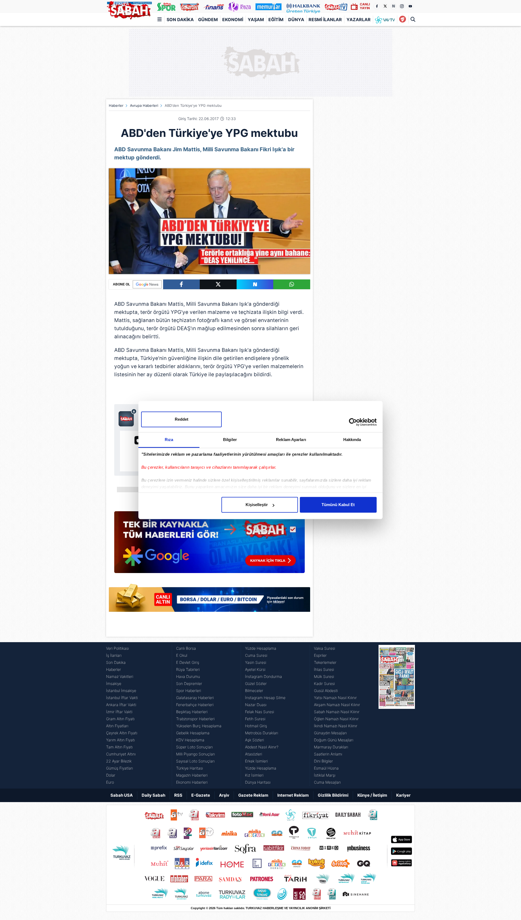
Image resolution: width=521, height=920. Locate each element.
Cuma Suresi (256, 655)
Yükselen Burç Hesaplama (198, 725)
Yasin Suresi (255, 662)
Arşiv (224, 795)
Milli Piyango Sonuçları (195, 754)
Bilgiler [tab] (230, 439)
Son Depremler (189, 683)
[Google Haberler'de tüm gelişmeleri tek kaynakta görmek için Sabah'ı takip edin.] (209, 544)
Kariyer (403, 795)
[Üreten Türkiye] (303, 6)
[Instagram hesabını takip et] (402, 6)
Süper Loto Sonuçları (194, 747)
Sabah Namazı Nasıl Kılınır (337, 711)
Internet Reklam (293, 795)
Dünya (296, 19)
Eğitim (276, 19)
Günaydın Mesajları (330, 733)
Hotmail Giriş (256, 725)
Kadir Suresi (324, 683)
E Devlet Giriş (187, 662)
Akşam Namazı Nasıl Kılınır (337, 704)
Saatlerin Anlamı (328, 754)
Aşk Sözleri (254, 740)
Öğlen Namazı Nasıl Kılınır (336, 718)
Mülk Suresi (324, 676)
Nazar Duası (255, 704)
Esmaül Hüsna (326, 768)
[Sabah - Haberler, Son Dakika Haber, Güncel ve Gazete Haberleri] (129, 9)
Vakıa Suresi (324, 648)
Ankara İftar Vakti (121, 704)
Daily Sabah (153, 795)
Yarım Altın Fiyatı (120, 740)
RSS (178, 795)
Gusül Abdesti (326, 690)
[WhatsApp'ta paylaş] (291, 284)
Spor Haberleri (188, 690)
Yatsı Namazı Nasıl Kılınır (335, 697)
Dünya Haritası (258, 782)
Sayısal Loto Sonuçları (195, 761)
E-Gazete (200, 795)
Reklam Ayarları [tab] (291, 439)
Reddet (181, 419)
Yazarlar (359, 19)
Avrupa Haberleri (144, 105)
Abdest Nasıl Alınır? (261, 747)
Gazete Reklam (253, 795)
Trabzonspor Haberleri (195, 718)
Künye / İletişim (372, 795)
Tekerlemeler (325, 662)
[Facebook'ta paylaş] (181, 284)
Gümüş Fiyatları (119, 768)
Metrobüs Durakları (261, 733)
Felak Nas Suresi (259, 711)
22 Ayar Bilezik (119, 761)
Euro (110, 782)
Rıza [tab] (169, 439)
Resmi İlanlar (325, 19)
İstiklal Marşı (324, 775)
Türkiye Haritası (189, 768)
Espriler (320, 655)
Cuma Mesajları (327, 782)
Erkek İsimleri (256, 761)
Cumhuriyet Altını (121, 754)
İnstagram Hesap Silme (265, 697)
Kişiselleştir (257, 504)
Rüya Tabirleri (188, 669)
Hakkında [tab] (352, 439)
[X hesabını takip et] (385, 6)
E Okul (181, 655)
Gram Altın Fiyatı (120, 718)
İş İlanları (114, 655)
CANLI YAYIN (365, 6)
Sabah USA (121, 795)
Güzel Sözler (256, 683)
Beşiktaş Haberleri (192, 711)
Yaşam (256, 19)
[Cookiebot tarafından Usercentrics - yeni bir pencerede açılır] (353, 422)
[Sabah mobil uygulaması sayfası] (128, 417)
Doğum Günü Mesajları (333, 740)
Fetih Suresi (255, 718)
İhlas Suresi (324, 669)
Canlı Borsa (186, 648)
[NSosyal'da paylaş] (255, 284)
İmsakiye (113, 683)
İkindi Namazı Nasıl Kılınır (335, 725)
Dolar (110, 775)
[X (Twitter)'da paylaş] (218, 284)
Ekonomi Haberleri (192, 782)
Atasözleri (253, 754)
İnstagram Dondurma (263, 676)
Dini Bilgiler (323, 761)
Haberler (116, 105)
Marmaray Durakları (331, 747)
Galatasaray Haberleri (195, 697)
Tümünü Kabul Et (338, 504)
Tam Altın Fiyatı (119, 747)
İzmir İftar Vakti (119, 711)
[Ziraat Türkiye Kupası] (402, 19)
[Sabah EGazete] (397, 715)
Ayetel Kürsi (255, 669)
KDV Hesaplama (190, 740)
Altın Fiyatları (117, 725)
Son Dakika (180, 19)
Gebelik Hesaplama (192, 733)
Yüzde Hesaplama (260, 648)
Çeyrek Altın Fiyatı (121, 733)
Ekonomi (232, 19)
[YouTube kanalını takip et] (410, 6)
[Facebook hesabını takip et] (376, 6)
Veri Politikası (117, 648)
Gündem (208, 19)
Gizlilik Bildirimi (333, 795)
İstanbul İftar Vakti (122, 697)
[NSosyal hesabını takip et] (393, 6)
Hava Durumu (188, 676)
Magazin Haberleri (192, 775)
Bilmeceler (254, 690)
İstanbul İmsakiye (121, 690)
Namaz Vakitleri (119, 676)
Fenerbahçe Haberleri (195, 704)
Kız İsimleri (254, 775)
